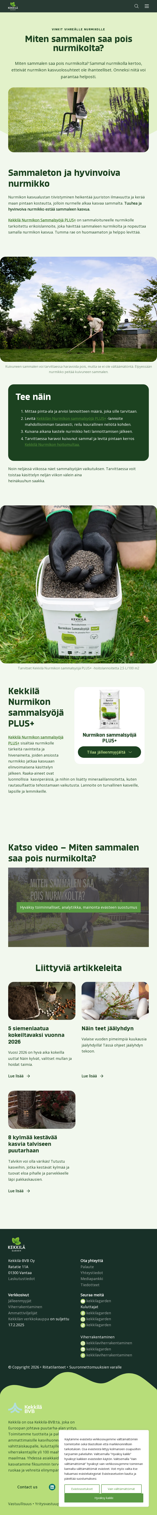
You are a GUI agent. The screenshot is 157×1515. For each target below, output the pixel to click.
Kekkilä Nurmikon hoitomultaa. (52, 444)
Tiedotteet (90, 1284)
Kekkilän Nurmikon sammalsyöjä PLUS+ (71, 418)
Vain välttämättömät (121, 1489)
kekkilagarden (98, 1300)
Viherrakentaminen (25, 1306)
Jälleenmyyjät (19, 1300)
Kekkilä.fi (21, 6)
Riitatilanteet (54, 1367)
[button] (136, 6)
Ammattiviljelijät (22, 1312)
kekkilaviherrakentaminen (108, 1342)
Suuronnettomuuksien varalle (95, 1367)
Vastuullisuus (20, 1503)
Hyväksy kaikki (103, 1498)
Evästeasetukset (82, 1489)
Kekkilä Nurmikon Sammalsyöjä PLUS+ (42, 220)
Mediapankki (92, 1278)
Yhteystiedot (92, 1272)
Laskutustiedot (21, 1278)
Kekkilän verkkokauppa (28, 1318)
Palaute (87, 1266)
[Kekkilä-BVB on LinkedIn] (52, 1487)
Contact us (27, 1486)
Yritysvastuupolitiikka (54, 1503)
